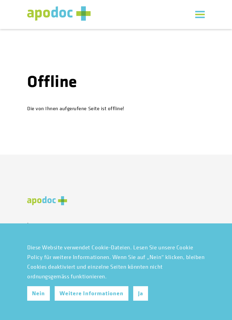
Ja (140, 293)
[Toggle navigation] (200, 14)
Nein (38, 293)
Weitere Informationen (92, 293)
